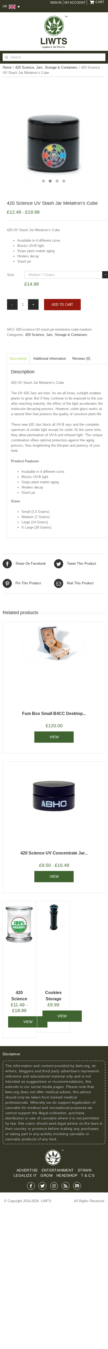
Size (10, 275)
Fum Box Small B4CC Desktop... (54, 713)
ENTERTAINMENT (58, 1170)
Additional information (49, 358)
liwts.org (83, 1066)
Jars (49, 335)
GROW (46, 1175)
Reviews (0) (81, 358)
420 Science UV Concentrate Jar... (54, 853)
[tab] (18, 358)
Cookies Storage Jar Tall (53, 998)
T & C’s (87, 1175)
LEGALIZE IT (25, 1175)
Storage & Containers (71, 335)
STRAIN (84, 1170)
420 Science (34, 335)
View (54, 737)
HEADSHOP (66, 1175)
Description (18, 358)
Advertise (27, 1170)
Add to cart (62, 304)
